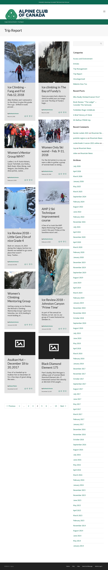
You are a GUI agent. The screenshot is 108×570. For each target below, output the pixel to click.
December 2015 (79, 490)
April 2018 (77, 348)
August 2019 (78, 277)
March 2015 (77, 515)
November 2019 (79, 267)
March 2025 (77, 191)
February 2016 (78, 480)
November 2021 (79, 222)
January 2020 (78, 257)
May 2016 (77, 465)
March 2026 (77, 176)
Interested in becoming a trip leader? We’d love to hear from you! (54, 2)
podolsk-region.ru (80, 138)
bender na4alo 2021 (81, 133)
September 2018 (79, 323)
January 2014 (78, 546)
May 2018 (77, 343)
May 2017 (77, 404)
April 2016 (77, 470)
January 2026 (78, 181)
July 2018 (77, 333)
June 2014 (77, 535)
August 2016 (78, 449)
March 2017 (77, 414)
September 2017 (79, 384)
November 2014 (79, 525)
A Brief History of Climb (82, 115)
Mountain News (97, 133)
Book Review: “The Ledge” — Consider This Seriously (85, 103)
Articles (76, 64)
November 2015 (79, 495)
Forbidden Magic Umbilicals (84, 110)
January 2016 (78, 485)
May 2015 (77, 505)
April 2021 (77, 232)
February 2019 (78, 298)
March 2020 (77, 247)
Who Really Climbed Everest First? (86, 97)
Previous (11, 406)
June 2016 (77, 460)
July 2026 (77, 166)
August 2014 (78, 530)
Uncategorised (79, 79)
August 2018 (78, 328)
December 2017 (79, 368)
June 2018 (77, 338)
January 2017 (78, 424)
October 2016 (78, 439)
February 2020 (78, 252)
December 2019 (79, 262)
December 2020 (79, 237)
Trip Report (77, 74)
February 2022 (78, 217)
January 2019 (78, 303)
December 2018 (79, 308)
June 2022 (77, 212)
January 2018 (78, 363)
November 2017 (79, 374)
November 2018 (79, 313)
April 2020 (77, 242)
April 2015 (77, 510)
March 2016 (77, 475)
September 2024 (79, 196)
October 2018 (78, 318)
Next (62, 406)
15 (56, 406)
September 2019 (79, 272)
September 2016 (79, 444)
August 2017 (78, 389)
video (75, 153)
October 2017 (78, 379)
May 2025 (77, 186)
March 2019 (77, 293)
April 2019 (77, 287)
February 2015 (78, 520)
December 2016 (79, 429)
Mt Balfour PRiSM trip (81, 120)
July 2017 (77, 394)
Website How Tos (80, 84)
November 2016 (79, 434)
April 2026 (77, 171)
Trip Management (80, 69)
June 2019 (77, 282)
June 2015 (77, 500)
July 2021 (77, 227)
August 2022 (78, 206)
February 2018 (78, 358)
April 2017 (77, 409)
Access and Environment (82, 58)
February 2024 (78, 201)
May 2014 (77, 541)
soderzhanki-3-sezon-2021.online (86, 143)
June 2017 (77, 399)
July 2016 (77, 454)
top (74, 148)
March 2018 (77, 353)
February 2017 (78, 419)
